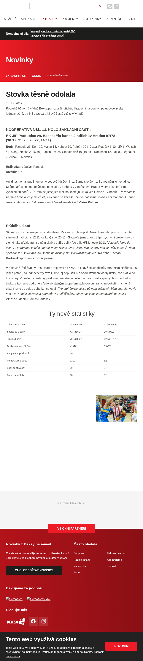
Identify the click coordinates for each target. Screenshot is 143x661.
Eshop (130, 19)
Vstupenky (91, 19)
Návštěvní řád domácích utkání (47, 36)
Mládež (10, 19)
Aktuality (48, 19)
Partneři (113, 19)
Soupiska (79, 553)
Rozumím (121, 646)
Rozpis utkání (82, 559)
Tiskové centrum (116, 553)
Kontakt (111, 566)
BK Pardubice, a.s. (16, 76)
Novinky (36, 75)
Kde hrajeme (114, 559)
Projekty (70, 19)
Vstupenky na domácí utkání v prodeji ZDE (53, 31)
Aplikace (28, 19)
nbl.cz (39, 5)
